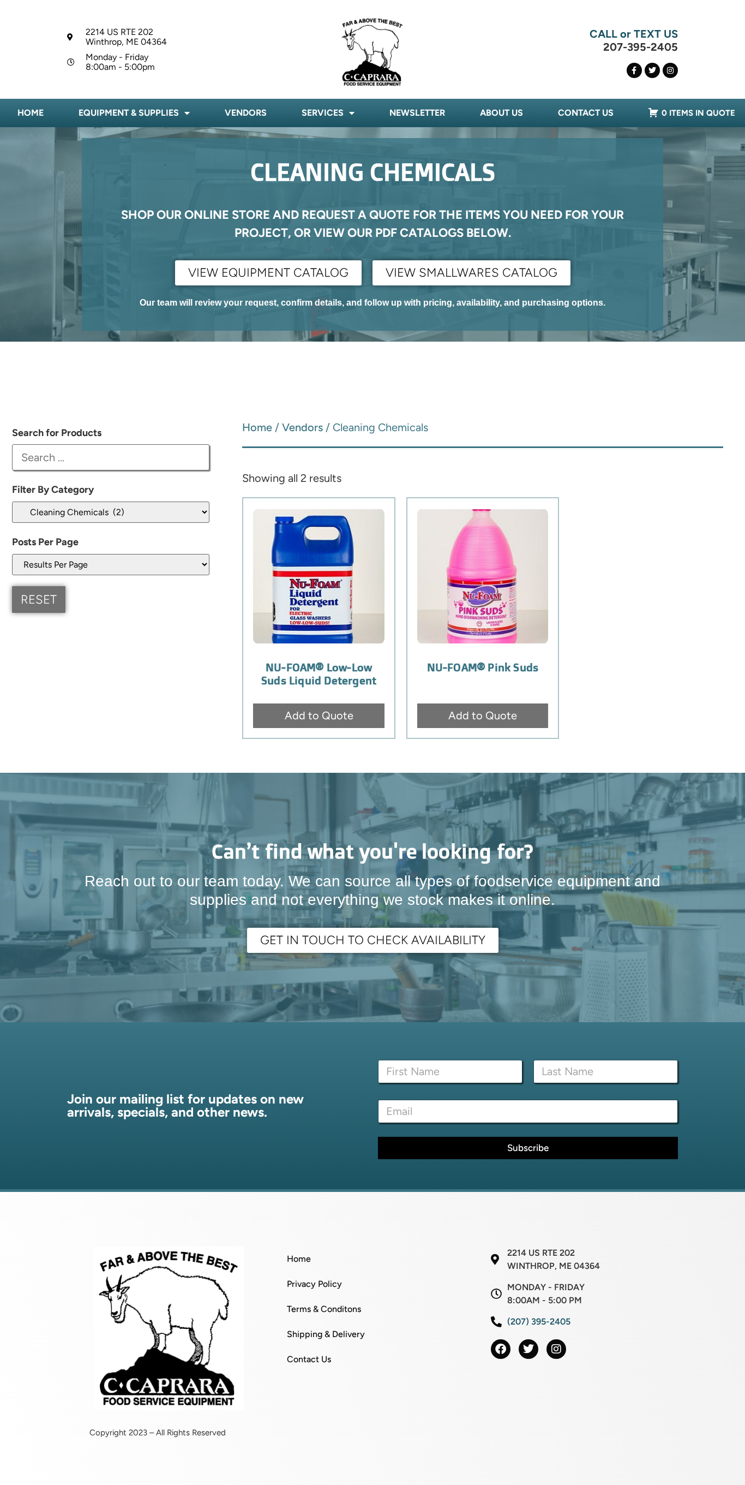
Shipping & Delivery (326, 1334)
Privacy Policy (314, 1284)
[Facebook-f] (634, 70)
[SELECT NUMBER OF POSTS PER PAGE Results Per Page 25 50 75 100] (110, 564)
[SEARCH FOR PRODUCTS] (110, 457)
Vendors (246, 113)
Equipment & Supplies (129, 113)
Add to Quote (319, 715)
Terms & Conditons (324, 1309)
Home (30, 113)
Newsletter (417, 113)
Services (323, 113)
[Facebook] (500, 1349)
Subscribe (528, 1147)
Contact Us (586, 113)
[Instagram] (670, 70)
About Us (501, 113)
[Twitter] (652, 70)
